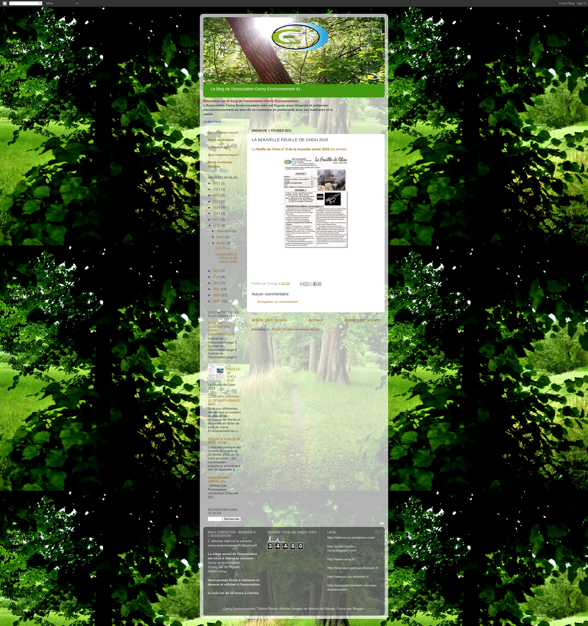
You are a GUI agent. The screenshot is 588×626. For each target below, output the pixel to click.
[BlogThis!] (306, 284)
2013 (217, 277)
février (222, 243)
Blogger (358, 608)
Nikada (330, 608)
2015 (217, 225)
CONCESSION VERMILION (218, 479)
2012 (217, 283)
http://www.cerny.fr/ (341, 559)
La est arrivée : (300, 149)
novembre (224, 231)
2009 (217, 301)
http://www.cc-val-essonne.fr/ (348, 576)
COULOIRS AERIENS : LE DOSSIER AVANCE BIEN (224, 400)
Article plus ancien (362, 319)
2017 (217, 213)
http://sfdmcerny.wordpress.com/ (351, 537)
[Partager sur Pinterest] (319, 284)
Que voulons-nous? (223, 155)
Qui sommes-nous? (223, 132)
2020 (217, 195)
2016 (217, 219)
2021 (217, 189)
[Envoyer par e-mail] (302, 284)
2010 (217, 295)
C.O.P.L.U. (223, 248)
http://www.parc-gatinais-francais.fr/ (353, 568)
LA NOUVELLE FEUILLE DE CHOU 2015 (226, 258)
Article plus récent (269, 319)
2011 (217, 289)
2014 (217, 271)
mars (221, 237)
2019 (217, 201)
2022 (217, 183)
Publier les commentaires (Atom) (295, 329)
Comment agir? (220, 147)
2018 (217, 207)
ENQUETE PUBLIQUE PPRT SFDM (224, 441)
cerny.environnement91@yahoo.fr (232, 545)
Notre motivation (221, 140)
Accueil (315, 319)
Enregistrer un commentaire (277, 301)
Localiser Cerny (212, 121)
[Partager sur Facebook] (315, 284)
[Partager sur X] (310, 284)
